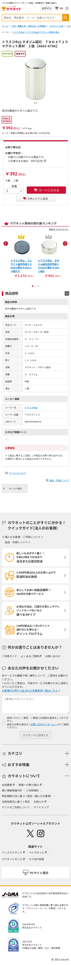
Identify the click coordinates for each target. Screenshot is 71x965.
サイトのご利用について (16, 807)
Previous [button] (5, 243)
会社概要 (7, 785)
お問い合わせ (52, 656)
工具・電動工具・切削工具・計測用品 (29, 25)
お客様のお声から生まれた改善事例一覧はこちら (30, 690)
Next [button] (65, 243)
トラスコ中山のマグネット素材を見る (42, 32)
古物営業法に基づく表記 (16, 801)
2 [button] (35, 286)
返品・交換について (59, 480)
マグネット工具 (56, 25)
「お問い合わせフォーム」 (42, 724)
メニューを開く (67, 8)
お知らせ (38, 801)
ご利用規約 (32, 790)
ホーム (5, 25)
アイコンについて (17, 473)
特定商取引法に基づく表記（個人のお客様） (27, 796)
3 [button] (38, 286)
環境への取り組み (29, 785)
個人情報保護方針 (12, 790)
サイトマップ (41, 807)
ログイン (47, 8)
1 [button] (32, 286)
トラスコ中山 (18, 32)
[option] (22, 255)
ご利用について (32, 537)
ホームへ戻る (15, 488)
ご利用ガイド (9, 656)
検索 (65, 17)
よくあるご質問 (30, 656)
